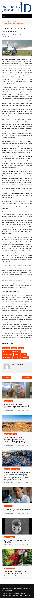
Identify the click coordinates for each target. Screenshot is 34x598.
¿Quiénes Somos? (7, 593)
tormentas (25, 357)
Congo (5, 351)
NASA (24, 354)
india (17, 354)
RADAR (17, 357)
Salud (5, 506)
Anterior (7, 377)
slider (13, 36)
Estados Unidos (15, 351)
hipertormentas (8, 354)
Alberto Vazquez (7, 34)
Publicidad (23, 593)
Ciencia (6, 401)
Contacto (4, 595)
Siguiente (26, 377)
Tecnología (11, 537)
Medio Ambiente (7, 36)
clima (21, 348)
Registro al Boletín (13, 595)
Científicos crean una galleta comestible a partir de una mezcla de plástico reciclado (16, 406)
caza (14, 348)
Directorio (16, 593)
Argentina (6, 348)
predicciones (7, 357)
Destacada (6, 469)
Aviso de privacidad (25, 595)
